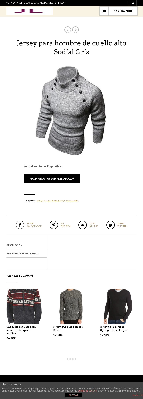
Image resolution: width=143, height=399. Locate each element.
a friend (94, 224)
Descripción (14, 245)
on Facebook (34, 224)
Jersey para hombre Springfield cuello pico (114, 328)
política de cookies (87, 391)
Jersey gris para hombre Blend (68, 328)
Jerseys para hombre (68, 200)
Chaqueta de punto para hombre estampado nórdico (21, 330)
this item (65, 224)
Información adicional (22, 253)
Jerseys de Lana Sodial (47, 200)
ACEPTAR (73, 395)
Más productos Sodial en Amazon (52, 178)
